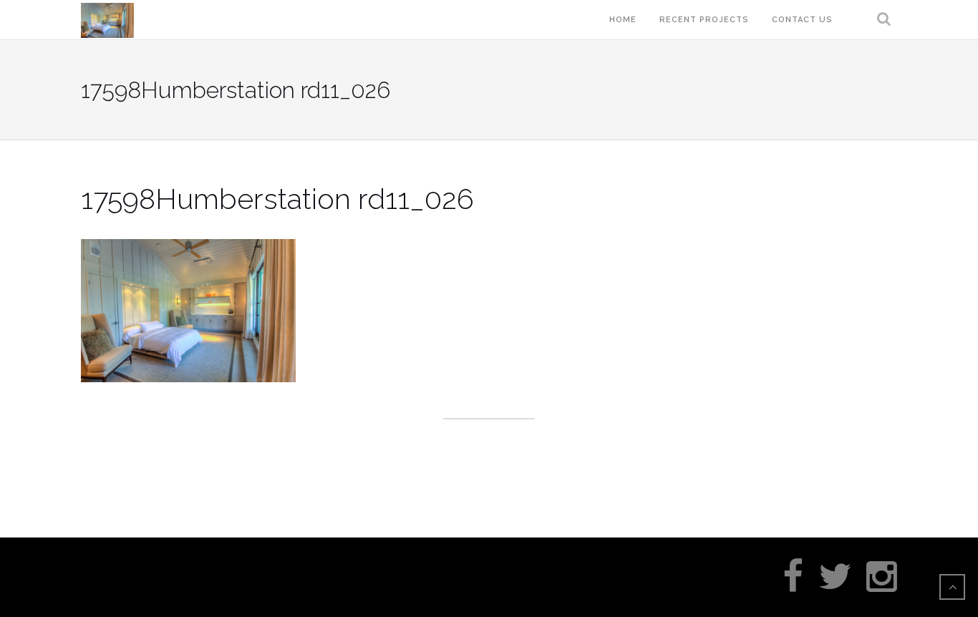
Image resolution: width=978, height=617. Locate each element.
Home (622, 19)
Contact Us (802, 19)
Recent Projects (704, 19)
